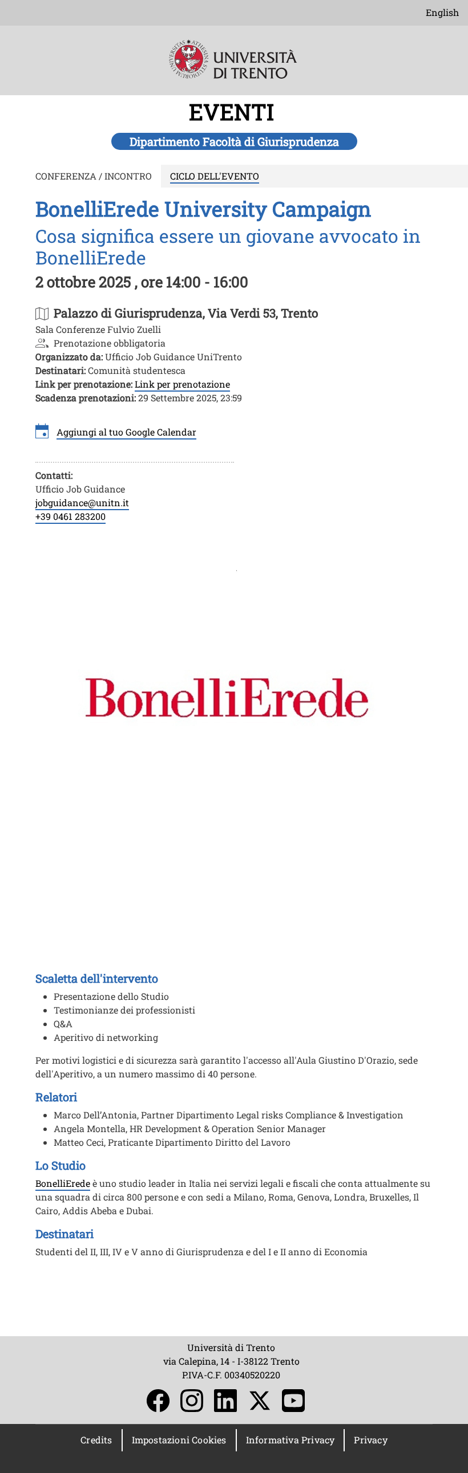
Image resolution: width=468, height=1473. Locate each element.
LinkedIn (225, 1400)
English (442, 12)
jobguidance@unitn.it (82, 502)
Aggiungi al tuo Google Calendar (126, 432)
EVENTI (234, 112)
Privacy (370, 1440)
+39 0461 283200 (70, 516)
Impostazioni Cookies (179, 1440)
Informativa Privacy (290, 1440)
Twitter (259, 1400)
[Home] (234, 67)
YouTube (293, 1400)
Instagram (191, 1400)
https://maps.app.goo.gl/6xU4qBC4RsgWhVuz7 (186, 312)
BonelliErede (62, 1183)
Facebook (158, 1400)
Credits (96, 1440)
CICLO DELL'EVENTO (214, 176)
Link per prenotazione (182, 384)
